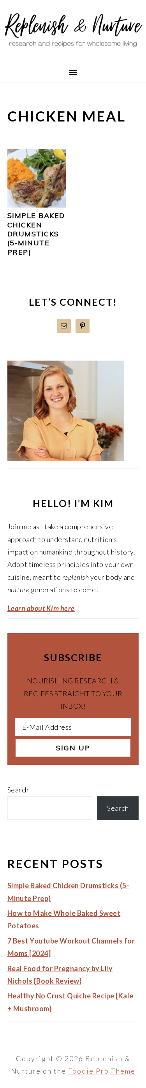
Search (18, 789)
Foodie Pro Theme (101, 1071)
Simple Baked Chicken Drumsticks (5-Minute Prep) (36, 234)
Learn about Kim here (41, 608)
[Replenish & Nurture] (73, 52)
